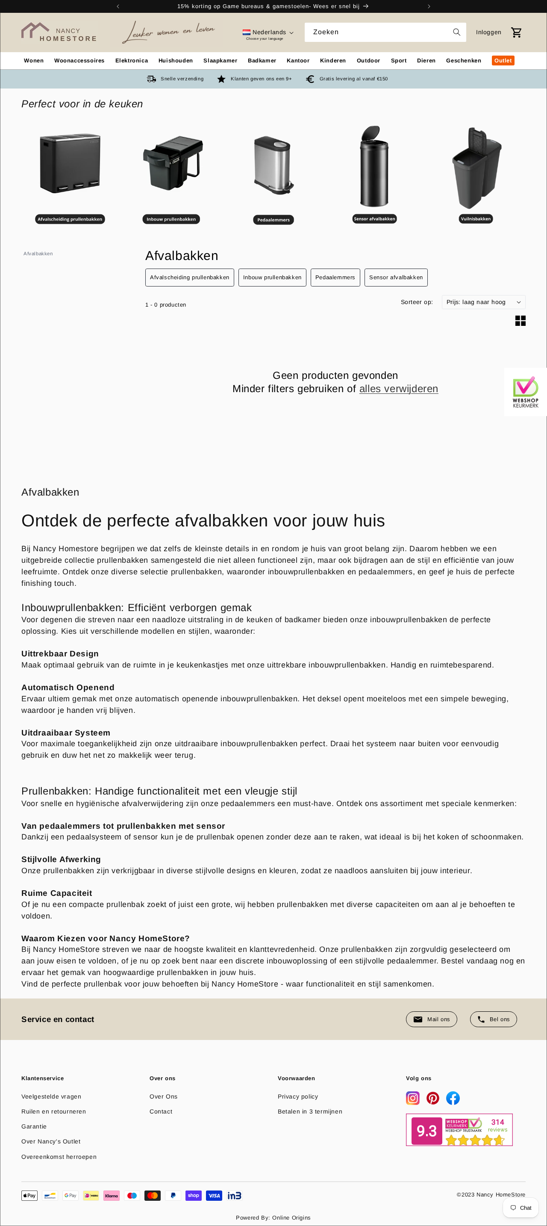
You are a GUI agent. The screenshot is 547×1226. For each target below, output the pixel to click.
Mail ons (438, 1019)
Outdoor (368, 60)
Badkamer (262, 60)
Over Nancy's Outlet (50, 1141)
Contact (161, 1111)
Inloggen (488, 32)
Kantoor (298, 60)
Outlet (503, 60)
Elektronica (131, 60)
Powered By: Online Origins (273, 1217)
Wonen (34, 60)
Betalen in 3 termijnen (310, 1111)
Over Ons (164, 1096)
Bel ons (500, 1019)
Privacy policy (298, 1096)
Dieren (426, 60)
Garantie (34, 1126)
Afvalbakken (38, 253)
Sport (399, 60)
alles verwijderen (398, 388)
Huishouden (176, 60)
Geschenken (463, 60)
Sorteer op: (417, 301)
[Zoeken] (456, 32)
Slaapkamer (220, 60)
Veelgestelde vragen (51, 1096)
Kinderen (333, 60)
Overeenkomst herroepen (59, 1156)
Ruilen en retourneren (53, 1111)
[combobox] (385, 32)
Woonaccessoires (79, 60)
